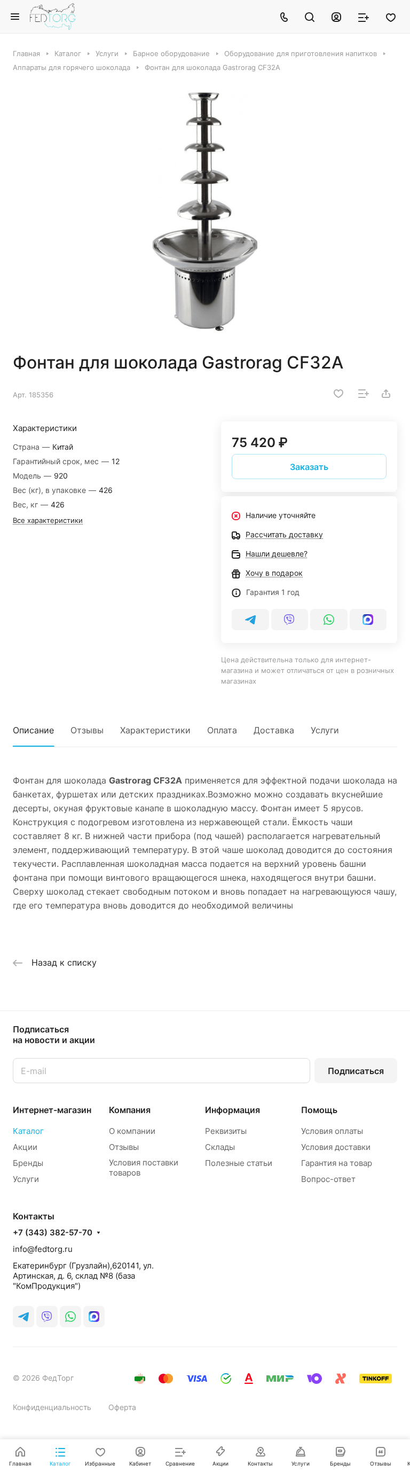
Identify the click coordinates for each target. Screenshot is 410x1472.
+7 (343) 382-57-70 (52, 1233)
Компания (130, 1110)
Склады (220, 1147)
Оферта (122, 1407)
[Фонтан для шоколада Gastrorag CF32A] (205, 212)
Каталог (28, 1131)
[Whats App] (329, 619)
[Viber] (290, 619)
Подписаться (356, 1071)
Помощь (319, 1110)
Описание (33, 730)
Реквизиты (226, 1131)
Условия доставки (335, 1147)
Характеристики (155, 730)
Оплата (222, 730)
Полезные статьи (238, 1163)
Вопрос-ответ (328, 1179)
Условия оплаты (332, 1131)
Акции (25, 1147)
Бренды (28, 1163)
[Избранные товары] (391, 16)
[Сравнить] (363, 393)
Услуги (325, 730)
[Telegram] (250, 619)
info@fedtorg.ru (43, 1249)
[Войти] (336, 16)
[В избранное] (338, 393)
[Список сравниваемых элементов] (363, 16)
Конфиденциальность (52, 1407)
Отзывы (87, 730)
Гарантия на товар (336, 1163)
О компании (132, 1131)
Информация (232, 1110)
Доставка (274, 730)
